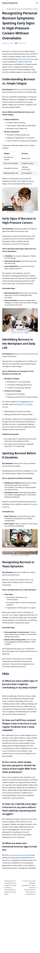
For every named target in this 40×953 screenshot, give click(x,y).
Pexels (31, 212)
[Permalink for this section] (29, 83)
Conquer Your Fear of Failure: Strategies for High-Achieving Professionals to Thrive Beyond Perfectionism (29, 887)
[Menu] (37, 3)
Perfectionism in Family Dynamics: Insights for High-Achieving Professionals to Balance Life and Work (10, 887)
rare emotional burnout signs (18, 855)
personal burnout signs (25, 59)
